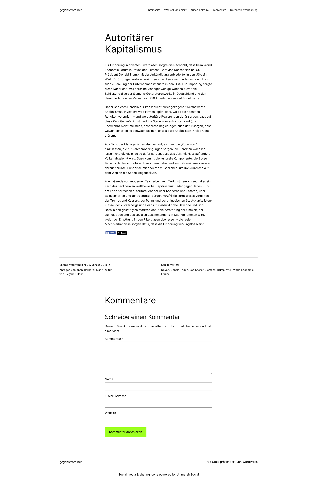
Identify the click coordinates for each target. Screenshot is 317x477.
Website (110, 412)
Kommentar (114, 338)
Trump (221, 269)
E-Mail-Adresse (115, 396)
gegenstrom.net (70, 10)
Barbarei (89, 269)
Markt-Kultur (104, 269)
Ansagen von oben (71, 269)
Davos (165, 269)
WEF (229, 269)
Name (109, 379)
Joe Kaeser (196, 269)
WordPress (250, 461)
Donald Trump (179, 269)
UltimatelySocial (187, 474)
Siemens (210, 269)
